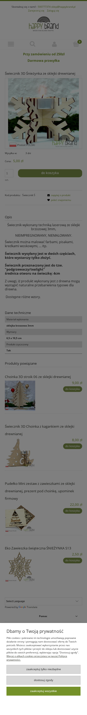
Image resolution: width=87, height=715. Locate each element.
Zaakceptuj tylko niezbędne (43, 669)
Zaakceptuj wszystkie (43, 691)
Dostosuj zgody (43, 680)
